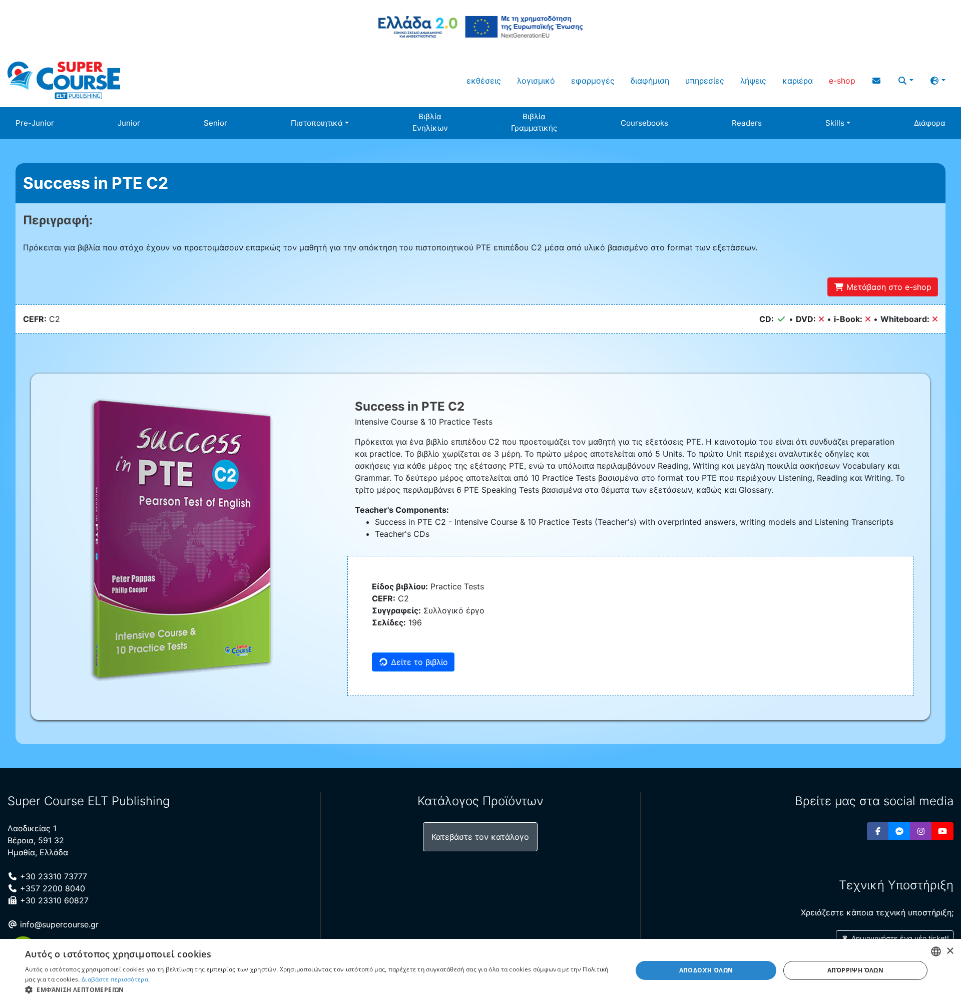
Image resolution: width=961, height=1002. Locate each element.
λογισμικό (536, 81)
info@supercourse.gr (58, 924)
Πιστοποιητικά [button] (317, 123)
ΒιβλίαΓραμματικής (534, 122)
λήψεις (753, 81)
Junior (129, 123)
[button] (905, 81)
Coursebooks (644, 123)
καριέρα (797, 81)
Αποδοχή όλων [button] (706, 970)
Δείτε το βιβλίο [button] (418, 662)
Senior (215, 123)
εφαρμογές (593, 81)
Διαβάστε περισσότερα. (116, 979)
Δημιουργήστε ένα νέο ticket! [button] (899, 938)
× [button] (949, 951)
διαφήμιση (650, 81)
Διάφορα (929, 123)
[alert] (480, 970)
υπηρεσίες (704, 81)
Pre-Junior (35, 123)
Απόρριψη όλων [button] (855, 970)
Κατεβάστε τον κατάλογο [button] (480, 837)
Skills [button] (834, 123)
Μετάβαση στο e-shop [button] (887, 287)
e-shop (842, 81)
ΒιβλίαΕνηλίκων (430, 122)
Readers (747, 123)
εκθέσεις (483, 81)
